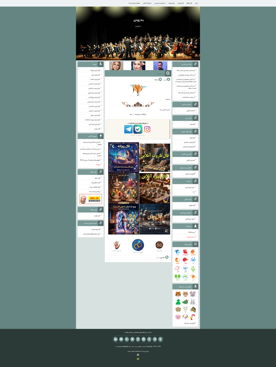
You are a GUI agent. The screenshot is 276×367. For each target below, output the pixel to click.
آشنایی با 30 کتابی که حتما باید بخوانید (92, 143)
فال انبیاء (192, 124)
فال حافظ (189, 3)
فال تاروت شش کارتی (93, 101)
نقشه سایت (131, 351)
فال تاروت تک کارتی (94, 83)
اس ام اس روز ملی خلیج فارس (186, 74)
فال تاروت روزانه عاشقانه (92, 119)
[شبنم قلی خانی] (116, 66)
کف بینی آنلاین (191, 160)
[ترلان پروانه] (138, 66)
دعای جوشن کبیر (190, 187)
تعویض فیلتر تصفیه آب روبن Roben (90, 159)
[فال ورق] (123, 219)
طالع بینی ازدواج (190, 173)
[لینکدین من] (115, 339)
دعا (133, 114)
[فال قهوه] (154, 188)
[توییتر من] (132, 339)
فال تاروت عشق (95, 115)
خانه (196, 3)
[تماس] (138, 339)
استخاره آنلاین (147, 3)
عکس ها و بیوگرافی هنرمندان (91, 233)
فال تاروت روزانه (95, 70)
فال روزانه (171, 3)
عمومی (158, 257)
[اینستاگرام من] (143, 339)
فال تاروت (180, 3)
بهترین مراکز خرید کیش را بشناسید (90, 148)
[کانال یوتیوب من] (121, 339)
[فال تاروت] (154, 158)
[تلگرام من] (155, 339)
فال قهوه (192, 137)
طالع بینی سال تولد (189, 323)
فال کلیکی (192, 205)
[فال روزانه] (123, 158)
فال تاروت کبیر (95, 74)
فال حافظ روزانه (95, 182)
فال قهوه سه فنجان (189, 142)
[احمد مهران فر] (160, 66)
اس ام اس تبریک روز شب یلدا (186, 92)
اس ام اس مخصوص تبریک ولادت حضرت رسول (186, 87)
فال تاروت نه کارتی (94, 106)
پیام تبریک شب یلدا (94, 191)
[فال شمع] (123, 188)
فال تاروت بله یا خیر (94, 124)
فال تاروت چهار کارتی (94, 92)
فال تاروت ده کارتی (94, 110)
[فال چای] (154, 219)
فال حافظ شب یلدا (95, 186)
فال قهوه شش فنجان (189, 146)
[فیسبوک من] (149, 339)
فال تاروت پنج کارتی (94, 97)
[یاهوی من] (160, 339)
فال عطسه (97, 215)
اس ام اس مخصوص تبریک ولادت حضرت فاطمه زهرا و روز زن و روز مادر (185, 80)
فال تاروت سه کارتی (94, 88)
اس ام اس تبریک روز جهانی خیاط (186, 70)
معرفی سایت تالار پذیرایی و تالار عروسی (92, 154)
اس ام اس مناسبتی (159, 3)
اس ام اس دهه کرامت (188, 96)
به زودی (139, 19)
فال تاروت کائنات (95, 79)
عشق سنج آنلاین (190, 218)
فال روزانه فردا (95, 229)
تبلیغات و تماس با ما (134, 3)
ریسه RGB (191, 232)
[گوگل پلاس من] (127, 339)
